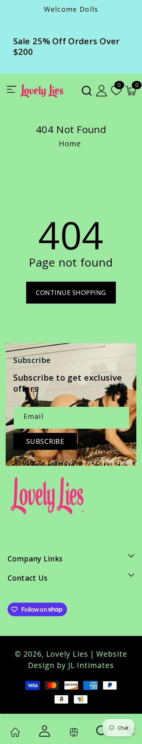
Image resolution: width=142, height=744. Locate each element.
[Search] (102, 731)
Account (43, 731)
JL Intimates (91, 665)
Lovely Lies (67, 654)
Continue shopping (71, 292)
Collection (72, 732)
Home (70, 143)
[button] (86, 90)
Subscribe (45, 441)
